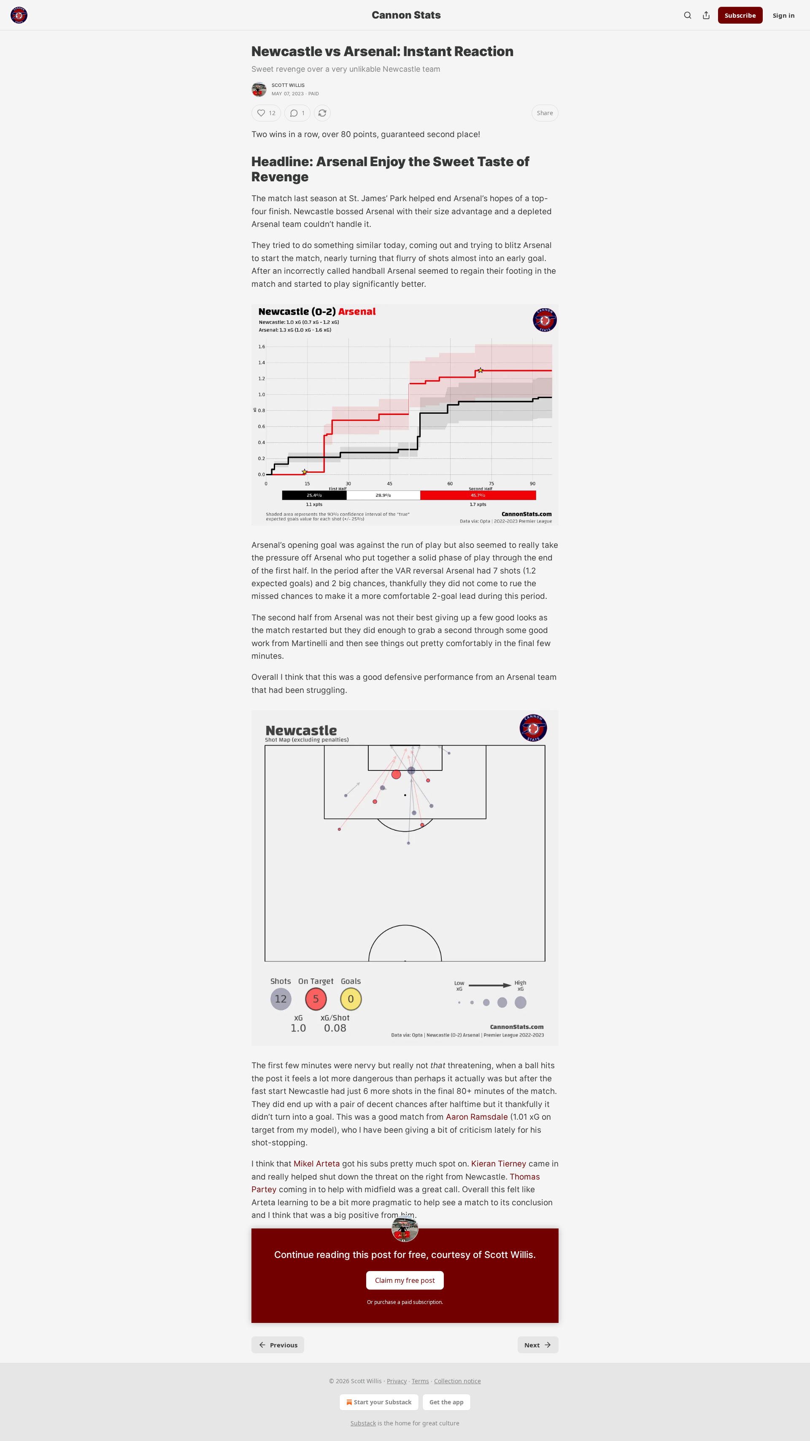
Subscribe (740, 15)
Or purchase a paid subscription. (405, 1302)
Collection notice (457, 1381)
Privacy (397, 1381)
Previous (283, 1345)
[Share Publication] (706, 15)
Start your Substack (383, 1402)
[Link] (239, 169)
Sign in (784, 15)
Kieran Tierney (498, 1164)
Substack (363, 1423)
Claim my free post (405, 1280)
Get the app (446, 1402)
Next (532, 1345)
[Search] (687, 15)
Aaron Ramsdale (477, 1117)
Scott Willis (288, 85)
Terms (420, 1381)
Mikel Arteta (317, 1164)
